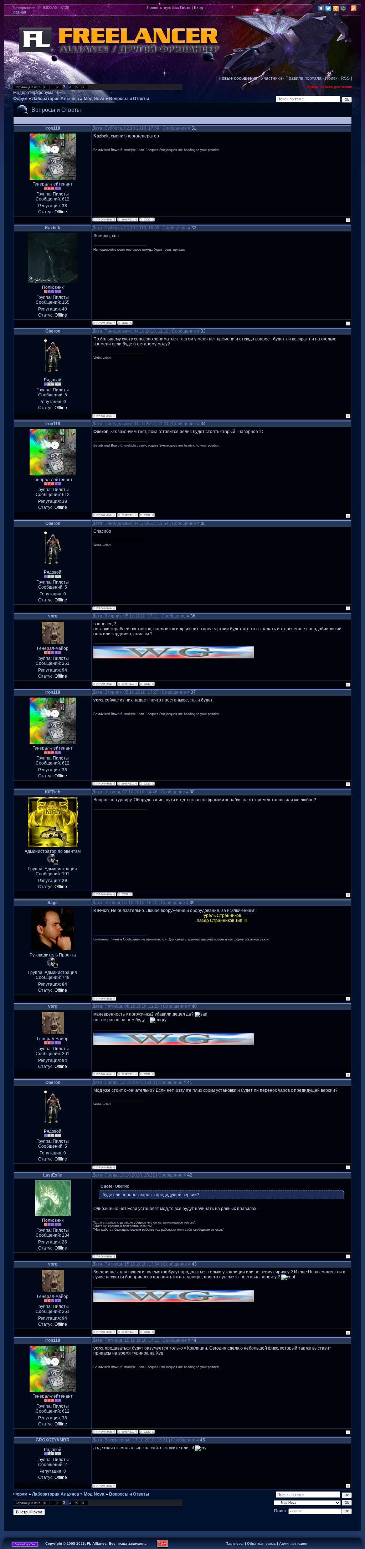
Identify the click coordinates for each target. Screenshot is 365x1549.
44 (193, 1340)
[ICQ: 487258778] (125, 894)
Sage (52, 902)
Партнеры (235, 1543)
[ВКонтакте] (321, 8)
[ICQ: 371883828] (147, 219)
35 (203, 523)
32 (193, 227)
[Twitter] (328, 8)
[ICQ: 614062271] (147, 684)
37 (193, 692)
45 (202, 1440)
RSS (345, 78)
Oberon (52, 331)
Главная (18, 12)
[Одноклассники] (336, 8)
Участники (271, 78)
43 (194, 1264)
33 (203, 331)
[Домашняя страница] (125, 323)
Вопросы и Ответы (129, 98)
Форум (20, 98)
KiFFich (52, 791)
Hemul (60, 93)
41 (189, 1082)
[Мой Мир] (343, 8)
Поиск (331, 78)
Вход (198, 7)
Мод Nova (94, 98)
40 (194, 1006)
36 (192, 616)
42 (189, 1175)
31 (193, 128)
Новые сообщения (238, 78)
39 (192, 902)
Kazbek (52, 227)
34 (203, 423)
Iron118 (52, 128)
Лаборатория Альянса (55, 98)
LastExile (52, 1175)
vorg (52, 616)
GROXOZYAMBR (53, 1440)
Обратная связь (261, 1543)
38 (192, 791)
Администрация (293, 1543)
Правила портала (304, 78)
